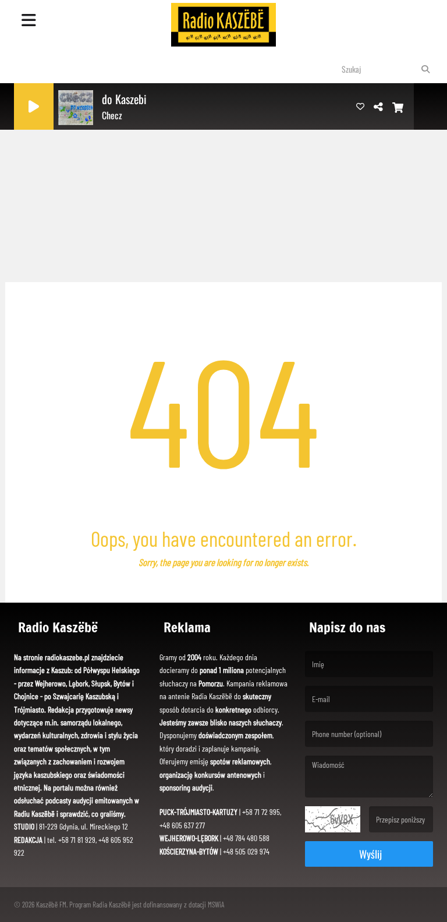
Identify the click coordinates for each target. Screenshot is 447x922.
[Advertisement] (223, 186)
